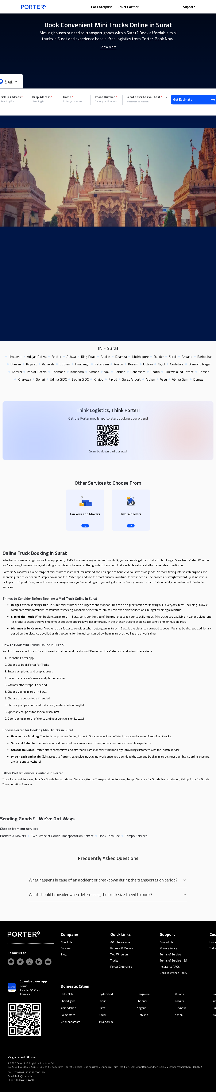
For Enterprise (101, 6)
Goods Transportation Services (106, 779)
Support (189, 6)
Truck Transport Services (18, 779)
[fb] (11, 961)
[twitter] (20, 961)
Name (68, 97)
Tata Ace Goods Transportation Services (60, 779)
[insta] (29, 961)
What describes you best (144, 97)
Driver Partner (128, 6)
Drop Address (42, 97)
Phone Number (106, 97)
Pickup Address (11, 97)
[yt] (48, 961)
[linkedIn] (38, 961)
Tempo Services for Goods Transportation (153, 779)
